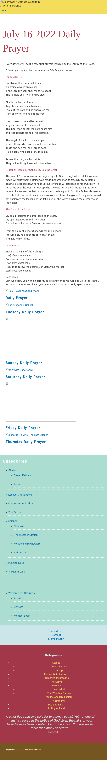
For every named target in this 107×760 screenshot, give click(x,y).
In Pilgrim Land (16, 571)
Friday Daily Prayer (23, 428)
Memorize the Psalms (20, 503)
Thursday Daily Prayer (26, 442)
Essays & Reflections (20, 494)
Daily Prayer (17, 298)
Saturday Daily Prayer (25, 377)
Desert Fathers (22, 475)
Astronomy (20, 552)
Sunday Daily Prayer (24, 363)
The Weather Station (26, 534)
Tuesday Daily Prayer (25, 312)
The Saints (14, 512)
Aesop (17, 484)
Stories (12, 470)
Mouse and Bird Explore (27, 543)
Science (12, 521)
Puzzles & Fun (16, 562)
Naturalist (19, 526)
